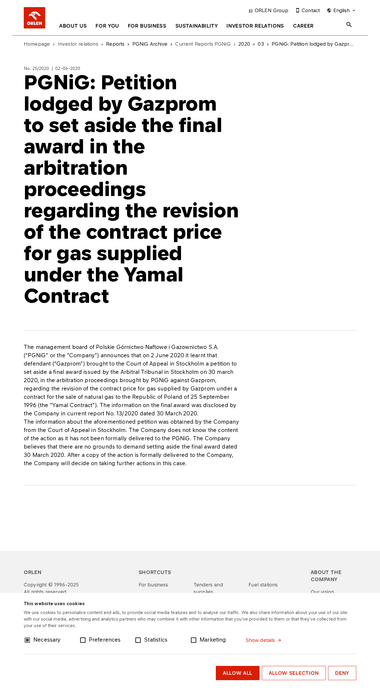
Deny (342, 673)
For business (147, 26)
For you (107, 26)
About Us (73, 26)
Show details (260, 640)
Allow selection (294, 673)
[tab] (73, 27)
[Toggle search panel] (349, 24)
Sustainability (196, 26)
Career (303, 26)
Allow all (237, 673)
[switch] (84, 639)
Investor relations (255, 26)
